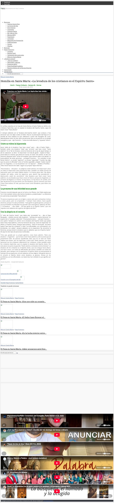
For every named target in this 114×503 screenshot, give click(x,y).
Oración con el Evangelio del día (10, 280)
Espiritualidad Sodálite (15, 66)
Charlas (9, 46)
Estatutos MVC (12, 64)
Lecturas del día (12, 26)
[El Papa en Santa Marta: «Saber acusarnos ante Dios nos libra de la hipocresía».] (7, 344)
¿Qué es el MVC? (12, 61)
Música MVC (11, 35)
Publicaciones (12, 42)
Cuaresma (10, 29)
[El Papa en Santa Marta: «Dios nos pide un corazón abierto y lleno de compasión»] (7, 296)
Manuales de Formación (15, 40)
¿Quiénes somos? (9, 59)
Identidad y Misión (13, 62)
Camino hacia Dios (13, 24)
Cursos (9, 44)
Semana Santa (12, 31)
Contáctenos (8, 71)
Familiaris (10, 37)
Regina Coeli (11, 53)
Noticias (7, 48)
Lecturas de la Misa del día (9, 274)
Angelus (10, 51)
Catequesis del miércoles (15, 55)
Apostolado (8, 70)
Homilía (3, 283)
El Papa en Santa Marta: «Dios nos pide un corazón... (23, 301)
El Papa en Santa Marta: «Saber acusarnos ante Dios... (24, 349)
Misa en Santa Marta (14, 57)
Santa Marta (19, 283)
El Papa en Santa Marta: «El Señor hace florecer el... (23, 317)
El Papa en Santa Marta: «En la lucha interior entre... (23, 333)
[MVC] (3, 8)
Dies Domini (11, 28)
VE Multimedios (49, 501)
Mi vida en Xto (12, 33)
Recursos (7, 22)
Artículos (10, 39)
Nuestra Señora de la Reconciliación (19, 68)
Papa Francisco (9, 50)
